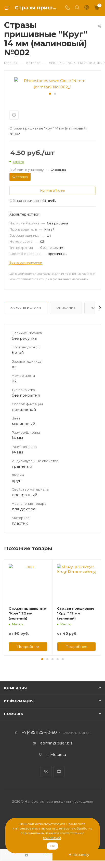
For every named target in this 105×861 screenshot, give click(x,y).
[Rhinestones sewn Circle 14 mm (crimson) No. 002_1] (52, 83)
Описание (65, 308)
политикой (52, 837)
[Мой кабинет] (86, 8)
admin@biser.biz (56, 743)
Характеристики (25, 308)
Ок (52, 846)
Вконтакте (46, 771)
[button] (49, 93)
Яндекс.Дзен (59, 771)
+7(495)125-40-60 (39, 732)
